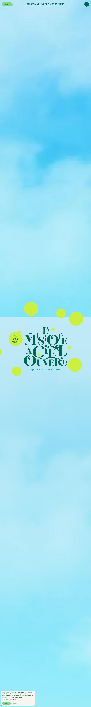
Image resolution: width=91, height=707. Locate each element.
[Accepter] (6, 703)
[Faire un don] (7, 4)
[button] (86, 4)
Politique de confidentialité (9, 699)
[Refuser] (15, 703)
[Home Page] (45, 4)
